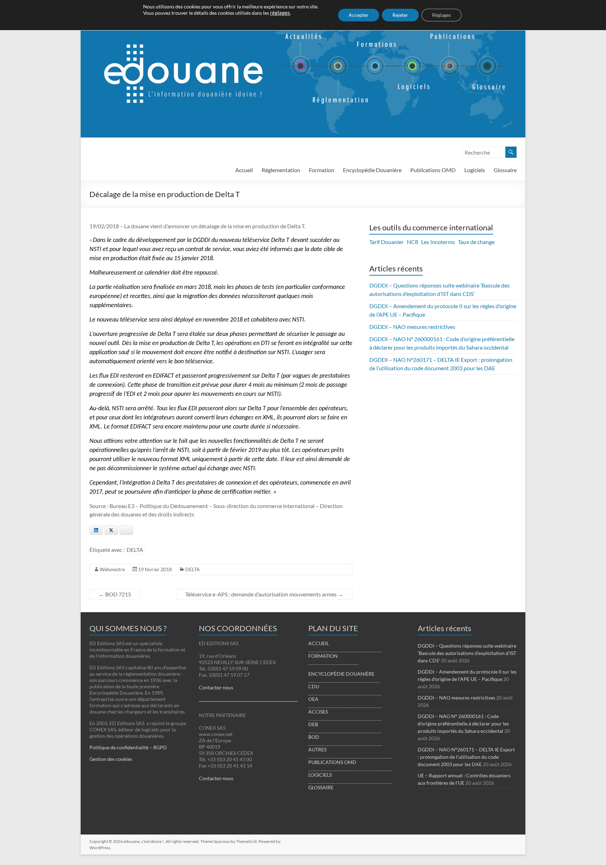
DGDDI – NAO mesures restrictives (412, 326)
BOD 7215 (115, 594)
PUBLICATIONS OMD (332, 762)
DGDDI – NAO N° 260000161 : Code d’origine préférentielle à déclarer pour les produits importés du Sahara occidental (463, 723)
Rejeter (400, 15)
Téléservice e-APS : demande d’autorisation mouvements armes (264, 594)
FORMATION (323, 656)
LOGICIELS (320, 775)
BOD (313, 737)
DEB (313, 724)
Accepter (359, 15)
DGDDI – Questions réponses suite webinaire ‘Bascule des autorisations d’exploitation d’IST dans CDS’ (467, 653)
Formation (321, 170)
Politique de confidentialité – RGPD (128, 747)
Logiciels (474, 170)
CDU (313, 686)
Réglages (441, 15)
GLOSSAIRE (321, 787)
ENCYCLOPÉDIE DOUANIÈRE (341, 674)
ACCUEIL (318, 643)
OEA (313, 699)
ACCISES (318, 712)
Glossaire (505, 170)
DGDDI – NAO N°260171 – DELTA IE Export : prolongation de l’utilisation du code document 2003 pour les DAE (466, 756)
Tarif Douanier (386, 241)
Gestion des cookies (110, 759)
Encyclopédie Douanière (372, 170)
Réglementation (281, 170)
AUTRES (317, 749)
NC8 (412, 241)
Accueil (244, 170)
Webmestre (112, 569)
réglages (280, 13)
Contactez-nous (216, 687)
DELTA (135, 549)
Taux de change (476, 241)
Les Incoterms (438, 241)
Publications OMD (433, 170)
